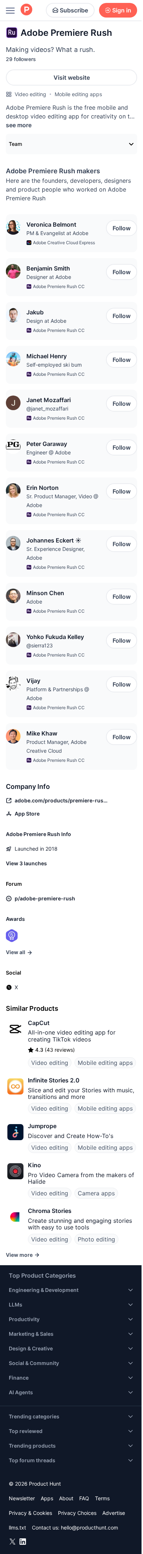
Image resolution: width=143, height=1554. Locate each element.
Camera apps (96, 1193)
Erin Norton (42, 487)
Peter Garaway (46, 443)
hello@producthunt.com (89, 1527)
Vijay (33, 680)
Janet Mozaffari (48, 400)
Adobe (34, 601)
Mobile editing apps (78, 94)
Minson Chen (45, 593)
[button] (13, 227)
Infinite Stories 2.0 (54, 1080)
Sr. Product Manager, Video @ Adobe (62, 500)
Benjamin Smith (48, 268)
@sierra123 (39, 645)
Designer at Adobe (48, 277)
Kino (34, 1165)
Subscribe (74, 10)
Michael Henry (46, 356)
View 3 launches (26, 863)
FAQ (84, 1498)
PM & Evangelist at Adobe (57, 233)
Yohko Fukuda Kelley (55, 636)
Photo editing (96, 1239)
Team (15, 144)
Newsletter (22, 1498)
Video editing (30, 94)
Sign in (121, 10)
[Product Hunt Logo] (26, 10)
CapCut (39, 1022)
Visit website (72, 77)
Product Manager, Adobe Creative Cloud (56, 746)
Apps (47, 1498)
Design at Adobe (46, 321)
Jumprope (42, 1126)
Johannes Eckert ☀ (53, 540)
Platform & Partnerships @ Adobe (57, 693)
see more (19, 125)
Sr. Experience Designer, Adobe (55, 553)
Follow (122, 228)
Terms (102, 1498)
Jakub (35, 312)
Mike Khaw (41, 733)
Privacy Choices (77, 1513)
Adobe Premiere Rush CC (59, 286)
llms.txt (17, 1527)
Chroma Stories (50, 1210)
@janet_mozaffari (47, 408)
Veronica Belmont (51, 224)
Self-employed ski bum (54, 365)
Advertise (113, 1513)
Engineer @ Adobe (48, 452)
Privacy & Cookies (30, 1513)
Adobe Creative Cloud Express (64, 242)
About (66, 1498)
